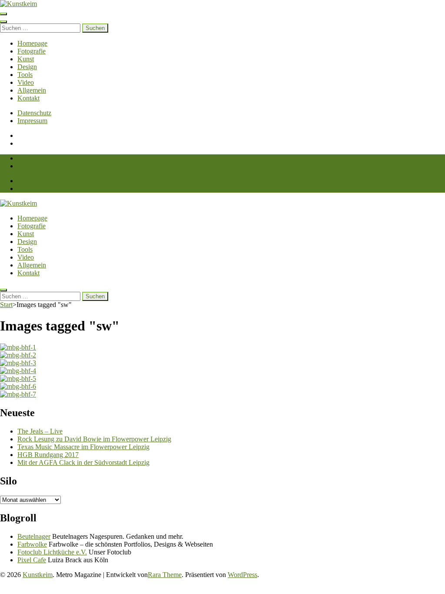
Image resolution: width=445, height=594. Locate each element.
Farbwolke (32, 544)
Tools (25, 74)
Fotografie (31, 51)
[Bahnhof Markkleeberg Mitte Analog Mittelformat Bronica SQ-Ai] (222, 347)
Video (25, 82)
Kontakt (28, 98)
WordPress (242, 574)
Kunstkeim (38, 574)
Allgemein (31, 90)
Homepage (32, 43)
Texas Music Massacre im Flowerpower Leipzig (83, 447)
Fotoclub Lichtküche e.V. (52, 552)
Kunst (25, 59)
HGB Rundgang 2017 (48, 454)
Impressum (32, 120)
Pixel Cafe (31, 560)
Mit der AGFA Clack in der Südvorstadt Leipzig (83, 462)
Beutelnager (33, 536)
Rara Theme (165, 574)
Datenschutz (34, 113)
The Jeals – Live (40, 431)
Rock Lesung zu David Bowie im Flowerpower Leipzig (94, 439)
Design (27, 66)
